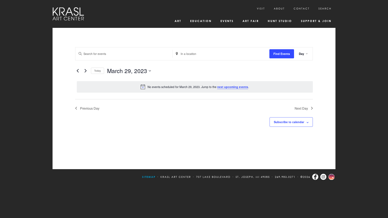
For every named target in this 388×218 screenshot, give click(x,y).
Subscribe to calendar (289, 122)
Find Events (281, 54)
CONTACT (302, 8)
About (279, 8)
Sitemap (148, 176)
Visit (261, 8)
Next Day (301, 108)
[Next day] (85, 70)
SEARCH (324, 8)
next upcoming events (232, 87)
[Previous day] (77, 70)
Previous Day (89, 108)
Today (97, 70)
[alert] (195, 86)
